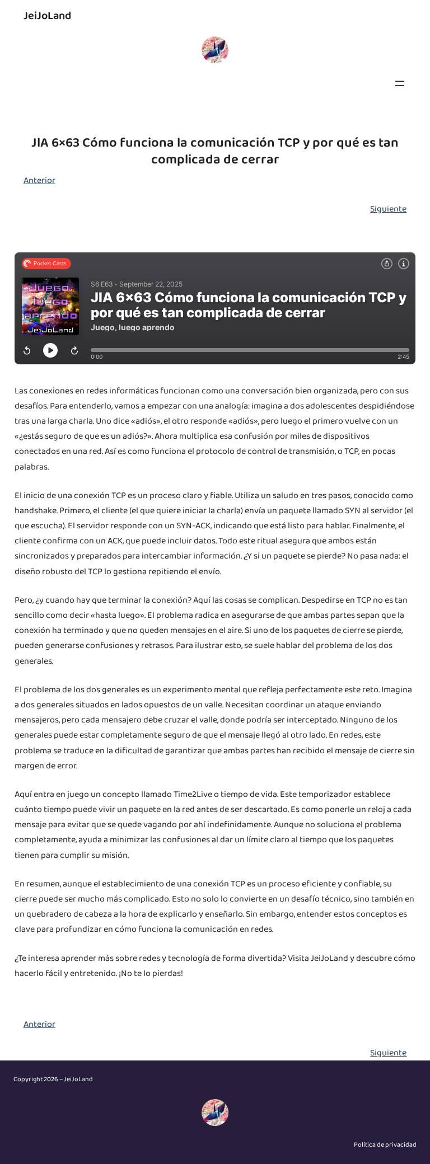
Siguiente (388, 209)
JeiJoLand (47, 16)
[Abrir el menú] (399, 83)
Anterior (39, 180)
